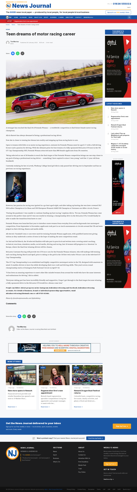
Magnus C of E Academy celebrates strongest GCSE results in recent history (119, 146)
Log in (128, 7)
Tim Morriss (21, 327)
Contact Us (82, 455)
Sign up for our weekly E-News (118, 12)
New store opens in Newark (20, 391)
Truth (80, 468)
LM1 (104, 489)
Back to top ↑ (127, 489)
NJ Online (23, 17)
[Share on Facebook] (13, 53)
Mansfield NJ (88, 17)
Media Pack (82, 465)
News (30, 17)
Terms (99, 489)
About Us (81, 451)
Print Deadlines (83, 462)
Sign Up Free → (122, 426)
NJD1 (119, 489)
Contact (78, 17)
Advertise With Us (84, 458)
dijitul (46, 489)
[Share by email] (29, 316)
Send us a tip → (109, 479)
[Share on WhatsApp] (17, 53)
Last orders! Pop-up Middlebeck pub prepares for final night (120, 135)
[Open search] (129, 17)
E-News (61, 17)
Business (53, 17)
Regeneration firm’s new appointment (26, 21)
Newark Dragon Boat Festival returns (118, 126)
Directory (69, 17)
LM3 (114, 489)
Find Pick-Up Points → (95, 438)
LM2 (109, 489)
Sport (46, 17)
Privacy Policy (71, 489)
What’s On (38, 17)
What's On (56, 462)
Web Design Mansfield (55, 489)
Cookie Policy (82, 489)
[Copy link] (22, 53)
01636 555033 (122, 3)
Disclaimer (91, 489)
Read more (11, 407)
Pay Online (81, 472)
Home (16, 17)
